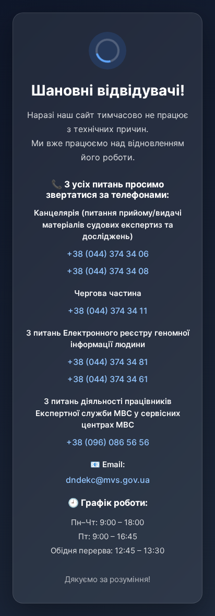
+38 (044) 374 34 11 (108, 310)
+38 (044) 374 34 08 (108, 271)
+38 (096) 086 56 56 (107, 442)
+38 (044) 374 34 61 (107, 379)
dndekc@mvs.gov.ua (108, 480)
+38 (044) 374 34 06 (108, 253)
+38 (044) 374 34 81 (107, 362)
